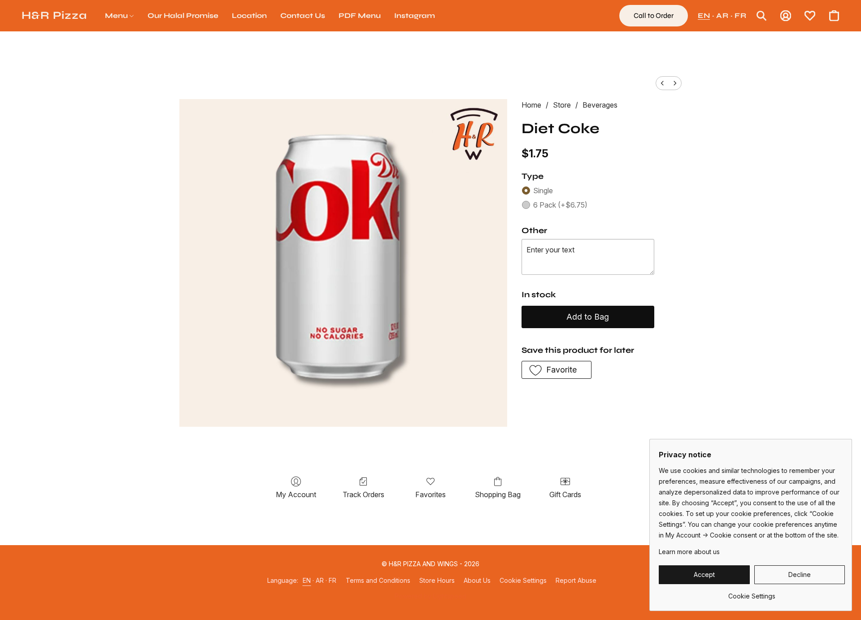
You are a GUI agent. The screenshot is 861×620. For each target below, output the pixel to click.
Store (562, 104)
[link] (752, 593)
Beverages (600, 104)
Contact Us (302, 15)
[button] (54, 15)
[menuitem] (662, 83)
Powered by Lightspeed (430, 596)
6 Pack (560, 204)
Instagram (414, 15)
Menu (117, 15)
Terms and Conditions (378, 580)
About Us (477, 580)
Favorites (430, 494)
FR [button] (740, 15)
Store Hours (437, 580)
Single (543, 190)
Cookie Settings (523, 580)
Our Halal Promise (183, 15)
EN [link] (307, 580)
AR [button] (722, 15)
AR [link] (320, 580)
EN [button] (704, 15)
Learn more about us (689, 551)
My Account (296, 494)
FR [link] (333, 580)
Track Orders (363, 494)
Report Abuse (576, 580)
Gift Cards (565, 494)
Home (531, 104)
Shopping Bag (498, 494)
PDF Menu (360, 15)
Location (249, 15)
